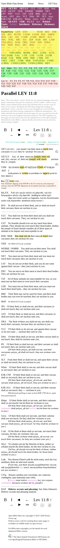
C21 (22, 73)
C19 (9, 73)
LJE (2, 50)
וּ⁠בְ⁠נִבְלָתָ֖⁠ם (32, 167)
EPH (25, 58)
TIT (47, 58)
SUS (14, 50)
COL (11, 58)
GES (45, 45)
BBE (38, 14)
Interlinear (24, 24)
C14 (33, 71)
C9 (2, 71)
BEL (20, 50)
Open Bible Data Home (12, 3)
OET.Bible (43, 539)
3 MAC (50, 50)
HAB (38, 39)
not (31, 156)
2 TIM (20, 60)
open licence (37, 523)
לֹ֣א (45, 167)
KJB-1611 (18, 19)
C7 (45, 68)
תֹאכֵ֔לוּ (40, 167)
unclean (29, 151)
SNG (3, 39)
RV (38, 16)
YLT (25, 16)
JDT (26, 48)
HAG (17, 45)
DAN (32, 42)
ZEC (25, 45)
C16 (46, 71)
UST (40, 8)
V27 (19, 83)
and (3, 159)
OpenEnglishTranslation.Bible (24, 539)
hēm (3, 176)
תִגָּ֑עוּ (22, 167)
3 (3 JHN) (35, 63)
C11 (14, 71)
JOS (3, 34)
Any (14, 156)
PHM (18, 58)
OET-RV (12, 8)
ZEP (31, 39)
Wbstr (50, 16)
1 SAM (26, 34)
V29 (24, 83)
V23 (8, 83)
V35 (40, 83)
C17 (52, 71)
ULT (33, 8)
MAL (32, 45)
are (48, 159)
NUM (40, 32)
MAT (35, 52)
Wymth (4, 16)
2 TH (31, 55)
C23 (34, 73)
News (41, 3)
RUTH (17, 34)
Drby (31, 16)
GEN (17, 32)
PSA (43, 34)
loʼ (21, 173)
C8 (51, 68)
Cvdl (42, 19)
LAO (39, 45)
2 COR (48, 55)
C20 (16, 73)
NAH (17, 42)
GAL (17, 55)
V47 (14, 86)
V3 (15, 81)
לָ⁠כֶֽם (4, 170)
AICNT (11, 11)
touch (45, 149)
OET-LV (24, 8)
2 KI (17, 37)
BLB (3, 11)
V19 (53, 81)
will (38, 159)
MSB (53, 9)
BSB (46, 8)
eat (48, 156)
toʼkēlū (25, 173)
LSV (3, 14)
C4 (30, 68)
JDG (9, 34)
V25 (14, 83)
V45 (8, 86)
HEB (28, 60)
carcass (13, 159)
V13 (37, 81)
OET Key (52, 3)
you (31, 238)
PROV (42, 37)
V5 (19, 81)
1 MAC (33, 50)
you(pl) (37, 156)
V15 (43, 81)
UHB (22, 21)
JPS (50, 14)
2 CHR (33, 37)
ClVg (3, 475)
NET (47, 11)
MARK (26, 52)
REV (47, 63)
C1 (15, 68)
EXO (25, 32)
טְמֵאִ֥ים (15, 167)
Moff (44, 14)
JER (45, 39)
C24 (41, 73)
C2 (20, 68)
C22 (28, 73)
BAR (49, 48)
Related (46, 21)
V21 (3, 83)
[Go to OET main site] (10, 536)
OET (3, 8)
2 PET (12, 60)
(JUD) (38, 60)
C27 (3, 76)
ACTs (51, 52)
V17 (48, 81)
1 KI (10, 37)
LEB (31, 14)
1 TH (24, 55)
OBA (25, 42)
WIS (38, 48)
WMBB (39, 11)
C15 (39, 71)
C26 (53, 73)
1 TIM (40, 58)
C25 (47, 73)
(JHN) (15, 52)
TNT (49, 19)
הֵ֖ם (10, 167)
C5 (35, 68)
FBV (10, 14)
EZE (40, 42)
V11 (32, 81)
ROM (4, 58)
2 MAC (42, 50)
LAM (51, 39)
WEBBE (29, 11)
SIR (43, 48)
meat (27, 156)
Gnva (35, 19)
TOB (21, 48)
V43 (3, 86)
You (16, 236)
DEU (47, 32)
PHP (32, 58)
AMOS (51, 34)
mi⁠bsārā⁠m (14, 173)
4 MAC (4, 53)
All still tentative (52, 144)
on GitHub (20, 523)
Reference (37, 24)
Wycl (3, 21)
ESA (32, 48)
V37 (45, 83)
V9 (27, 81)
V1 (11, 81)
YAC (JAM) (7, 55)
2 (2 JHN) (18, 63)
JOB (54, 32)
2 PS (15, 48)
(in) (7, 159)
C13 (27, 71)
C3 (25, 68)
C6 (40, 68)
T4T (24, 14)
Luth (3, 459)
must (43, 156)
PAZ (8, 50)
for (27, 238)
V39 (50, 83)
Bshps (28, 19)
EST (3, 45)
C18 (3, 73)
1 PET (4, 60)
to (6, 162)
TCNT (17, 14)
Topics (4, 24)
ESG (3, 48)
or (41, 236)
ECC (50, 37)
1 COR (40, 55)
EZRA (47, 42)
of (18, 156)
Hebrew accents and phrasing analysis (18, 492)
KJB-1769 (6, 19)
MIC (18, 39)
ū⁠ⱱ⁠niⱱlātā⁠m (34, 173)
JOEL (11, 39)
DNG (9, 48)
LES (50, 45)
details (37, 528)
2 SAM (35, 34)
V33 (35, 83)
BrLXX (30, 21)
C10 (8, 71)
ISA (25, 39)
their (22, 156)
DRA (18, 16)
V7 (23, 81)
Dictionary (49, 24)
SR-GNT (12, 21)
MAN (26, 50)
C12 (21, 71)
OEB (20, 11)
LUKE (43, 52)
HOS (3, 37)
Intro (9, 68)
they (3, 162)
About (30, 3)
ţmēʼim (53, 173)
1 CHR (24, 37)
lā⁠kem (8, 176)
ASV (11, 16)
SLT (44, 16)
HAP (3, 489)
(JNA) (7, 42)
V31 (29, 83)
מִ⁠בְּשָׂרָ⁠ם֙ (50, 167)
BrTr (38, 22)
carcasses (5, 151)
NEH (10, 45)
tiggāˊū (46, 173)
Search (4, 27)
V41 (56, 83)
